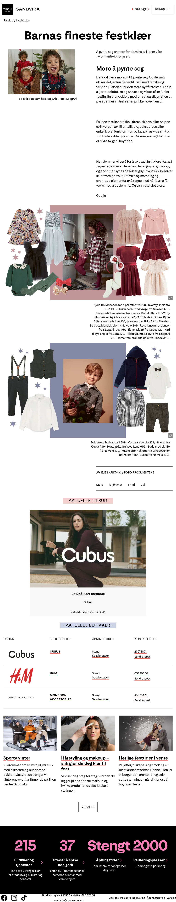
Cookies (114, 897)
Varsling (171, 897)
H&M (53, 673)
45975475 (140, 695)
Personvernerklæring (132, 897)
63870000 (141, 673)
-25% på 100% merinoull (88, 594)
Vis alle (90, 807)
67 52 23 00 (88, 895)
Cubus (55, 651)
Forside (8, 20)
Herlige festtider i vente (143, 758)
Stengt (140, 9)
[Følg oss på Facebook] (4, 898)
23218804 (140, 651)
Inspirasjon (23, 20)
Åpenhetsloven (156, 897)
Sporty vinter (16, 758)
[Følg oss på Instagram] (14, 898)
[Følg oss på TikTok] (24, 898)
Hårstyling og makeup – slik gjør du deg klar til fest (85, 764)
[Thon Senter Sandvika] (21, 8)
